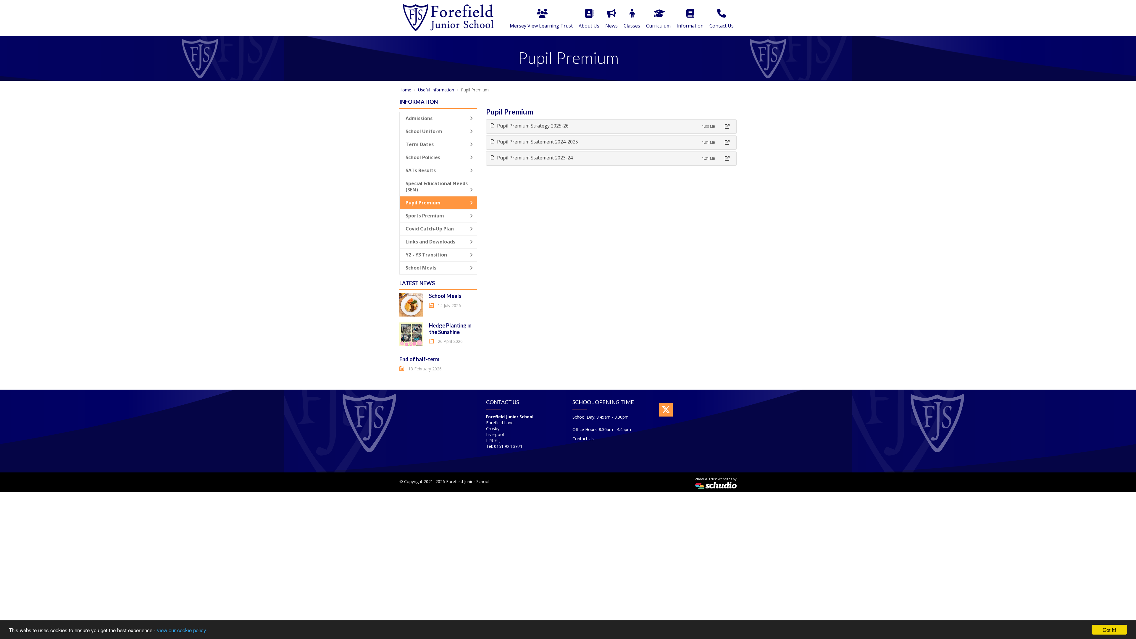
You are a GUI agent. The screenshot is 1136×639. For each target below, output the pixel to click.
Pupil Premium (423, 202)
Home (405, 90)
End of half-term (419, 359)
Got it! (1109, 629)
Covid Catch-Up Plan (430, 228)
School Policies (423, 157)
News (611, 25)
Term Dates (420, 144)
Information (690, 25)
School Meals (421, 267)
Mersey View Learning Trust (541, 25)
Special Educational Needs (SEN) (437, 186)
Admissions (419, 118)
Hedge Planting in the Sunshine (450, 328)
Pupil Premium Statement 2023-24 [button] (534, 157)
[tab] (611, 126)
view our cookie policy (181, 630)
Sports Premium (425, 215)
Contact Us (721, 25)
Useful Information (436, 90)
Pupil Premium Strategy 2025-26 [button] (532, 125)
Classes (632, 25)
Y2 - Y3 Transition (426, 254)
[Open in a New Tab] (727, 126)
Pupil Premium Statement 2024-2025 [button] (537, 141)
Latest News (417, 283)
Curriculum (658, 25)
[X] (666, 410)
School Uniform (424, 131)
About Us (589, 25)
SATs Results (421, 170)
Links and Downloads (430, 241)
